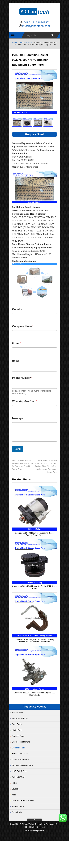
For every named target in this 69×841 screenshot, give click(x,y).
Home (14, 43)
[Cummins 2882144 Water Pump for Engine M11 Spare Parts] (34, 690)
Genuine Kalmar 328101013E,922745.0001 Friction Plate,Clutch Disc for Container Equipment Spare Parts (46, 466)
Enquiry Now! (34, 134)
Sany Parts (17, 724)
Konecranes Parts (20, 718)
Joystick (15, 789)
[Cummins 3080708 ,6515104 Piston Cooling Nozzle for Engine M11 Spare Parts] (34, 636)
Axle (14, 795)
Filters (14, 783)
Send (17, 448)
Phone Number (22, 377)
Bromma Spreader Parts (22, 765)
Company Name (22, 326)
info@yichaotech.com (36, 26)
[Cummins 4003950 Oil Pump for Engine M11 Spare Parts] (34, 583)
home (26, 830)
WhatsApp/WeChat (24, 401)
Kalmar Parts (17, 712)
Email (16, 360)
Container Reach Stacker (23, 800)
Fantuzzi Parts (18, 736)
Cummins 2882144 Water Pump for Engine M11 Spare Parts (34, 694)
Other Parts (17, 812)
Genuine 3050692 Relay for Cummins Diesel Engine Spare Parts (34, 534)
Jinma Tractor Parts (20, 759)
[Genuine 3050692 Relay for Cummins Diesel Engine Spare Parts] (34, 530)
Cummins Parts (25, 43)
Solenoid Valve (18, 777)
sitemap (41, 830)
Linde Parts (17, 730)
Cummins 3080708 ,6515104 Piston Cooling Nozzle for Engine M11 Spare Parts (34, 640)
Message (18, 418)
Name (16, 343)
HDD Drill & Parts (19, 771)
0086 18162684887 (36, 22)
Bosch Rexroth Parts (21, 742)
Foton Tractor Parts (20, 753)
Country (17, 309)
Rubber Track (18, 806)
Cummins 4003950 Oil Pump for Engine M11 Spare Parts (34, 587)
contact (33, 830)
